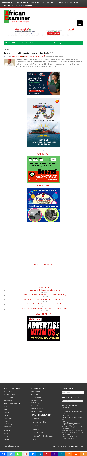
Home (6, 49)
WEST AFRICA (8, 392)
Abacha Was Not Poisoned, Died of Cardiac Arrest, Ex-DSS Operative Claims (44, 308)
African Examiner (17, 56)
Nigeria (6, 433)
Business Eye (7, 426)
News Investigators (37, 408)
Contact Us (58, 2)
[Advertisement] (43, 244)
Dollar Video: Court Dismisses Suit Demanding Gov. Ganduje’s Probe (30, 53)
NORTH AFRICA (8, 400)
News (42, 56)
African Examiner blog (11, 5)
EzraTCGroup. (15, 446)
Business (6, 439)
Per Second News (36, 411)
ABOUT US (68, 2)
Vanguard (7, 421)
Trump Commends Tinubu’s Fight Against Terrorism (44, 290)
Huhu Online (35, 394)
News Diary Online (36, 400)
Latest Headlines (35, 56)
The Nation (7, 412)
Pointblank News (36, 392)
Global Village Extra (37, 403)
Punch (6, 410)
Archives (49, 2)
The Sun (6, 415)
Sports (6, 436)
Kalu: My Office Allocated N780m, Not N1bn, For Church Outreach (44, 299)
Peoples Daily (8, 418)
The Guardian (8, 407)
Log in (82, 446)
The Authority (8, 424)
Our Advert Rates (37, 2)
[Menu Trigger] (80, 23)
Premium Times (36, 406)
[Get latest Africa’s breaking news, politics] (14, 16)
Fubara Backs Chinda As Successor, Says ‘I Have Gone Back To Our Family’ (39, 43)
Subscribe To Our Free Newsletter (15, 2)
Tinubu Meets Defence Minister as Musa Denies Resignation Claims (44, 304)
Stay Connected (29, 5)
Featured (27, 56)
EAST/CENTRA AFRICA (10, 397)
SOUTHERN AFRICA (9, 394)
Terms (75, 2)
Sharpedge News (36, 397)
